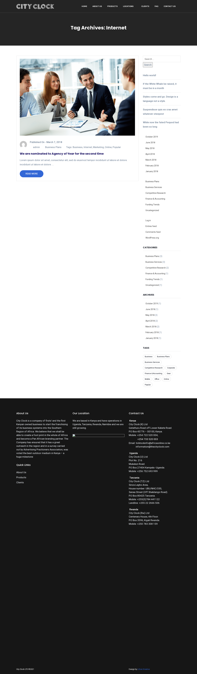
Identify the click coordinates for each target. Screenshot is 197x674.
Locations (128, 6)
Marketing (98, 147)
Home (84, 6)
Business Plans (53, 147)
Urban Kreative (144, 669)
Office (157, 379)
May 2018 (150, 148)
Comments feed (153, 232)
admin (36, 147)
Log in (148, 220)
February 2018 (152, 165)
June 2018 (150, 142)
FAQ (156, 6)
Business (77, 147)
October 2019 (152, 137)
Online (108, 147)
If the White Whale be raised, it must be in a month (160, 86)
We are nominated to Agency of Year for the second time (62, 154)
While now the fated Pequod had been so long (161, 124)
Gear (169, 373)
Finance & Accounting (155, 199)
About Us (97, 6)
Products (112, 6)
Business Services (154, 187)
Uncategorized (152, 210)
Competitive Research (156, 193)
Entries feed (151, 226)
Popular (117, 147)
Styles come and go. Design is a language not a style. (160, 98)
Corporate (171, 368)
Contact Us (170, 6)
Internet (88, 147)
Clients (145, 6)
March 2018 (151, 160)
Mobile (147, 379)
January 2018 (152, 171)
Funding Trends (153, 204)
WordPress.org (152, 238)
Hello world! (149, 75)
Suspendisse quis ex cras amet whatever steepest (160, 111)
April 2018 (150, 154)
